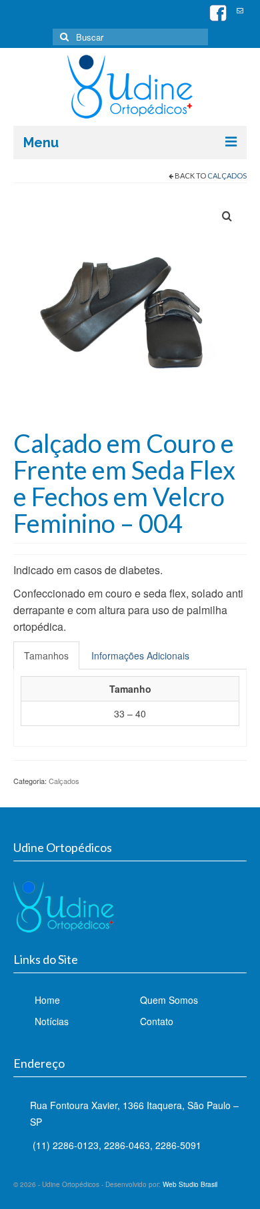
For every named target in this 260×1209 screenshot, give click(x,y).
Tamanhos (46, 655)
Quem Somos (169, 1000)
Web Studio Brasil (190, 1184)
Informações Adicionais (140, 655)
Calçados (227, 175)
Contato (156, 1021)
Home (47, 1000)
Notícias (52, 1021)
